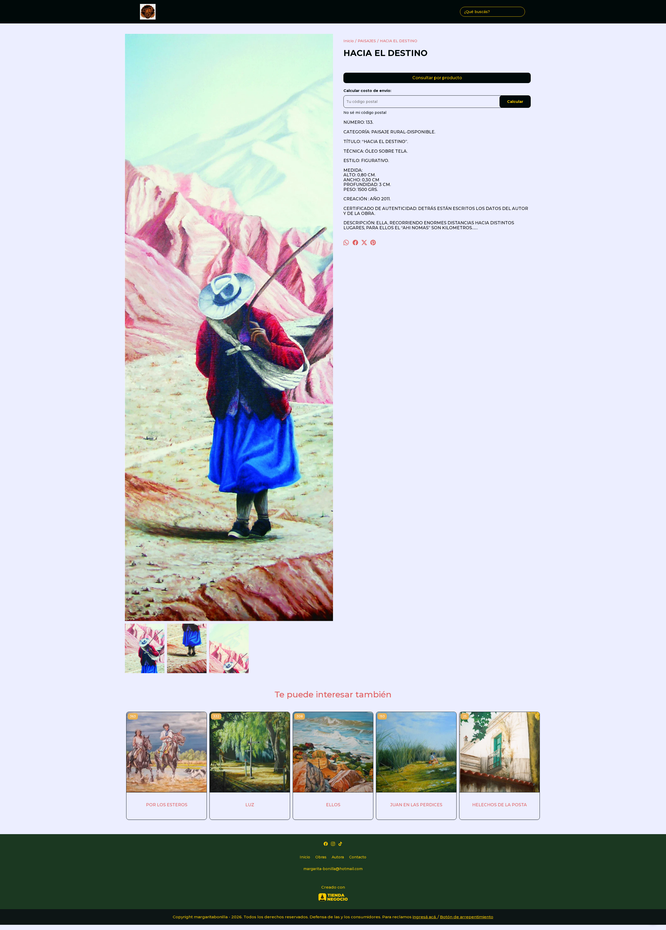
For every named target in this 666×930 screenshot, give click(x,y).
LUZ (249, 804)
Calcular (515, 101)
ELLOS (333, 804)
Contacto (357, 857)
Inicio (305, 857)
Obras (320, 857)
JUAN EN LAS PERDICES (416, 804)
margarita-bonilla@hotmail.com (333, 868)
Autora (338, 857)
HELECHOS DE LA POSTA (499, 804)
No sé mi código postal (364, 112)
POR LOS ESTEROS (166, 804)
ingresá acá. (425, 916)
